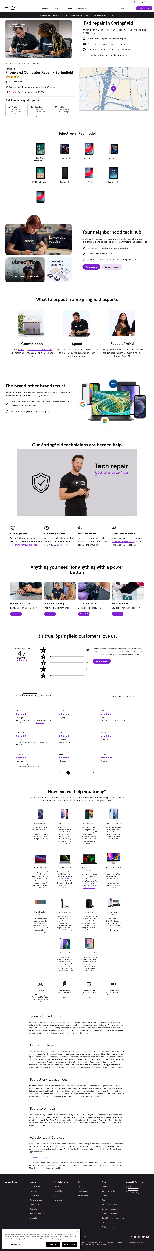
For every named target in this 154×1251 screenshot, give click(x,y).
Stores (138, 2)
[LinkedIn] (147, 1237)
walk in (21, 349)
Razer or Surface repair (88, 868)
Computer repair (112, 867)
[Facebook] (139, 1237)
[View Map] (113, 88)
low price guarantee (119, 44)
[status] (34, 719)
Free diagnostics (96, 44)
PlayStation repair (64, 912)
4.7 (20, 77)
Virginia (18, 63)
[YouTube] (143, 1237)
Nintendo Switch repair (39, 913)
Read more (40, 723)
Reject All (53, 1244)
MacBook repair (40, 867)
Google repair (88, 823)
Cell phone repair (113, 823)
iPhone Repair (39, 823)
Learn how (62, 544)
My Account (148, 2)
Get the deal (109, 15)
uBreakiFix (12, 2)
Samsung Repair (64, 823)
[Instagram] (131, 1237)
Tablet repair (88, 953)
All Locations (9, 63)
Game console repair (112, 913)
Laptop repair (64, 867)
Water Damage (40, 990)
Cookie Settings (15, 1244)
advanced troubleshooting (26, 544)
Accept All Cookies (69, 1244)
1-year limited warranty (99, 54)
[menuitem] (46, 8)
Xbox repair (88, 912)
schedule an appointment (40, 349)
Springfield (27, 63)
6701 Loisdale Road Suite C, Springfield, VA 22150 (32, 86)
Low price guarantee (65, 879)
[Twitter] (135, 1237)
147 (85, 773)
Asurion (4, 2)
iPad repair (64, 953)
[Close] (77, 1231)
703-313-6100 (16, 81)
